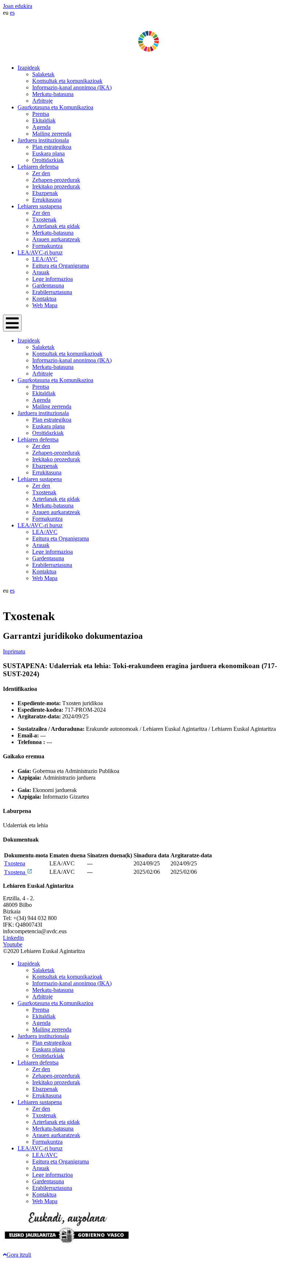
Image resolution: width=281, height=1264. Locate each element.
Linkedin (13, 938)
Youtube (12, 944)
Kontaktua (44, 299)
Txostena (14, 863)
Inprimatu (14, 651)
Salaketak (43, 74)
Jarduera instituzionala (43, 140)
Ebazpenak (45, 193)
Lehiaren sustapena (40, 206)
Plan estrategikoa (51, 147)
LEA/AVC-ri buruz (40, 252)
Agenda (41, 127)
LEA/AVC (44, 259)
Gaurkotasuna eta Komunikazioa (55, 107)
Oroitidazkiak (48, 160)
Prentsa (40, 114)
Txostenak (44, 219)
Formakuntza (47, 246)
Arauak (40, 272)
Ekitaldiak (44, 120)
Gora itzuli (19, 1255)
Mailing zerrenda (51, 134)
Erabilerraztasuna (52, 292)
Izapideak (29, 68)
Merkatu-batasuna (53, 94)
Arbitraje (42, 101)
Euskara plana (48, 153)
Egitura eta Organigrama (60, 266)
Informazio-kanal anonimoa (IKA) (72, 87)
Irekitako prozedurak (56, 186)
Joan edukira (17, 6)
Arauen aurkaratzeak (56, 239)
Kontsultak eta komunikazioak (67, 81)
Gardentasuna (48, 285)
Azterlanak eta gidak (56, 226)
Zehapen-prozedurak (56, 180)
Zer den (41, 173)
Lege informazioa (52, 279)
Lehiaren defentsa (38, 167)
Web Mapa (44, 305)
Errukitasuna (46, 200)
